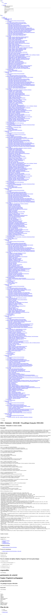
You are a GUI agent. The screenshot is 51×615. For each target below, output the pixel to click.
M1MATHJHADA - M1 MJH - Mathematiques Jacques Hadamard (19, 43)
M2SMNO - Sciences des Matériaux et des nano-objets (17, 396)
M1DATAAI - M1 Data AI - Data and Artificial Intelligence (17, 299)
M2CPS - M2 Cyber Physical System (14, 261)
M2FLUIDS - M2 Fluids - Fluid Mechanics (15, 264)
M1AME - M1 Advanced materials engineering (15, 368)
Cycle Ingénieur (8, 21)
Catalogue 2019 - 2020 (8, 355)
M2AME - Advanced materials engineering (15, 378)
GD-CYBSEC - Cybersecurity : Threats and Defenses (16, 361)
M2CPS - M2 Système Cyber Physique (14, 217)
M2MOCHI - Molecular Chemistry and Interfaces (16, 390)
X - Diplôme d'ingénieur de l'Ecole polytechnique (16, 358)
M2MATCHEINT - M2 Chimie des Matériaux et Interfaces (17, 222)
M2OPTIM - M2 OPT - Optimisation (14, 60)
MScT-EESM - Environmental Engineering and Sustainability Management (20, 293)
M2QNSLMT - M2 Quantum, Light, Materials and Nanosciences (18, 273)
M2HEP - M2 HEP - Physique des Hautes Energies (16, 55)
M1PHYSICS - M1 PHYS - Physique (14, 98)
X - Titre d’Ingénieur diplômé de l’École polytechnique (17, 22)
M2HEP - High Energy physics (13, 384)
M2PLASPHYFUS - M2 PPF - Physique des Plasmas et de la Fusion (19, 114)
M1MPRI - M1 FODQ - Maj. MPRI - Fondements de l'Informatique (19, 45)
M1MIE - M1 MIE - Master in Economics (15, 258)
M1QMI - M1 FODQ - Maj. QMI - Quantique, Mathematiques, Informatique (20, 47)
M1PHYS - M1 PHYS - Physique (13, 46)
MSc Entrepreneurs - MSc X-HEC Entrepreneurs (16, 182)
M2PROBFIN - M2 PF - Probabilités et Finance (16, 63)
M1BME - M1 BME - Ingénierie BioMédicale (15, 38)
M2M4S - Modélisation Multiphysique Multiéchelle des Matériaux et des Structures (21, 386)
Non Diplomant (8, 126)
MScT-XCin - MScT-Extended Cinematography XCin (17, 35)
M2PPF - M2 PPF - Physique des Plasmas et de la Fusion (17, 62)
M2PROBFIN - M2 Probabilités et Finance (15, 230)
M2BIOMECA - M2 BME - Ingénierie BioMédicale (16, 101)
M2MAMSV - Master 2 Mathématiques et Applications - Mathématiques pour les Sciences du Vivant (24, 387)
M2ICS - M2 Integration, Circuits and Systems (15, 266)
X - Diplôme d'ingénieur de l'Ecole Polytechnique (16, 415)
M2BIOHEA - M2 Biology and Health (14, 259)
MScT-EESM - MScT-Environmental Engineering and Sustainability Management (21, 28)
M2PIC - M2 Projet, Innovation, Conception (15, 228)
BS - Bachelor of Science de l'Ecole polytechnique (16, 190)
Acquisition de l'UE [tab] (5, 542)
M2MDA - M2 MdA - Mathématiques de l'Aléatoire (16, 311)
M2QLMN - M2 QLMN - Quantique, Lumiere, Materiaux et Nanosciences (20, 65)
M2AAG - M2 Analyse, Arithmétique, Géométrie (16, 213)
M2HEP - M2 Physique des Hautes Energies (15, 220)
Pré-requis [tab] (4, 541)
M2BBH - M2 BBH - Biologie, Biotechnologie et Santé (17, 49)
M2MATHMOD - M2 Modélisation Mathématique (16, 223)
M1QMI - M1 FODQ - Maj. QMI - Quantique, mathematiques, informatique (20, 417)
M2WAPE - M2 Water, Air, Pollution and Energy (16, 275)
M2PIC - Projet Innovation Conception (14, 313)
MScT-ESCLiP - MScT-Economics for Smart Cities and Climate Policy (19, 83)
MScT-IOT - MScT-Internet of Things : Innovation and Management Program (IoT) (21, 29)
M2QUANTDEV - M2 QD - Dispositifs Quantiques (16, 117)
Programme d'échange (9, 69)
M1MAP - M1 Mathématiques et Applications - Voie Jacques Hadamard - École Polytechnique (23, 336)
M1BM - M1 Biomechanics (12, 298)
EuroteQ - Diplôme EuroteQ (12, 129)
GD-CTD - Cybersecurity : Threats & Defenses (15, 407)
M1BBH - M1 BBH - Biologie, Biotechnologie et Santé (17, 37)
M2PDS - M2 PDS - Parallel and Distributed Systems (16, 349)
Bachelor (7, 19)
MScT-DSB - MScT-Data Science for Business (15, 141)
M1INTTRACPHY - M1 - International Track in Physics (17, 335)
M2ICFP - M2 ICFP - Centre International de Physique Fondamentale (19, 56)
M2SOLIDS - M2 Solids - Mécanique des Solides (16, 119)
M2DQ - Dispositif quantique (13, 382)
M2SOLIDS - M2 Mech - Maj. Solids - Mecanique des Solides (18, 67)
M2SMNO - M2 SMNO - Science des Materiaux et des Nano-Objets (19, 66)
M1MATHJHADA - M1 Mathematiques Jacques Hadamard (17, 256)
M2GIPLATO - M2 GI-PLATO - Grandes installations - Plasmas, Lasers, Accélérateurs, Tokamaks (23, 54)
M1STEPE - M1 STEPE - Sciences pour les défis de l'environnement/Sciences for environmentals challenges (25, 377)
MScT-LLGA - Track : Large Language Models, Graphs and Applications (20, 30)
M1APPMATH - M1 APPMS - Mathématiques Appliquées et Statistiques (19, 89)
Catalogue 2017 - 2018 (8, 413)
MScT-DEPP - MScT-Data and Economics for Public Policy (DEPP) (19, 26)
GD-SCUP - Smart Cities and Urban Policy (15, 366)
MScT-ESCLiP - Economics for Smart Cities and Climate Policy (18, 294)
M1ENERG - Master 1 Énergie (13, 301)
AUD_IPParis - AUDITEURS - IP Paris (14, 127)
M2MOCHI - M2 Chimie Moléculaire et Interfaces (16, 225)
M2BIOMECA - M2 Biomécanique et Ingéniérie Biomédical (18, 215)
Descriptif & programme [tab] (6, 543)
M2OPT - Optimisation (12, 391)
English (5, 3)
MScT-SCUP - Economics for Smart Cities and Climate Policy (18, 326)
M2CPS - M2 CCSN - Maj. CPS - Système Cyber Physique (17, 52)
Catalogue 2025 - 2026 (8, 71)
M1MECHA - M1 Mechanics (13, 257)
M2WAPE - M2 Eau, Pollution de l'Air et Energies (16, 235)
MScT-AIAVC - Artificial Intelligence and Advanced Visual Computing (19, 321)
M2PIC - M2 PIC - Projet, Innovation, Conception (16, 173)
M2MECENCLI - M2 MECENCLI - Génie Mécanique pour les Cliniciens (20, 110)
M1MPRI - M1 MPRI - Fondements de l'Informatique (16, 97)
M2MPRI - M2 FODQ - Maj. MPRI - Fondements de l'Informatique (19, 58)
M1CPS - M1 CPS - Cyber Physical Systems (15, 254)
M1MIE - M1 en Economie (12, 210)
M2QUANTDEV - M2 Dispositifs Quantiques (15, 232)
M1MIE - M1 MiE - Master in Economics (15, 303)
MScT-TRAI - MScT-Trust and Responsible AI (15, 33)
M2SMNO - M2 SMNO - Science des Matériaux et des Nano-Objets (19, 118)
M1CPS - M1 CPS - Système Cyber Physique (15, 92)
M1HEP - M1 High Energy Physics (14, 255)
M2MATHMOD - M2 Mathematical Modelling (15, 267)
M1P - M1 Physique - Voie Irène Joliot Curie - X (16, 339)
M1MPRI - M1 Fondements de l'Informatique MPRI (16, 211)
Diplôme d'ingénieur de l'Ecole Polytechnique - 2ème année (11, 551)
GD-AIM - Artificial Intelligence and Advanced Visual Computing (18, 360)
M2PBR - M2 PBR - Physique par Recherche (15, 61)
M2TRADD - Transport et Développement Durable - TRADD (18, 397)
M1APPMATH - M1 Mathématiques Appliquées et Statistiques (18, 203)
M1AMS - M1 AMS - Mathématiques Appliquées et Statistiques (18, 36)
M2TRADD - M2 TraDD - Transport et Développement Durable (18, 120)
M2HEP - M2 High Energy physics (14, 265)
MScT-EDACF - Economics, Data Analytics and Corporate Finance (19, 292)
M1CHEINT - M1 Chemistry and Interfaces (15, 253)
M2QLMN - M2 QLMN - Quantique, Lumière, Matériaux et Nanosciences (20, 116)
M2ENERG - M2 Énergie (12, 263)
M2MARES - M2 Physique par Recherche (15, 221)
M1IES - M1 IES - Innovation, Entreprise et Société (16, 42)
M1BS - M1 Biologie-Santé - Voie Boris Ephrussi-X (16, 370)
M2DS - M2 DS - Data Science (13, 104)
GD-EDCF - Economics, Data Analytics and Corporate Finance (18, 363)
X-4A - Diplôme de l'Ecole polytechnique (15, 136)
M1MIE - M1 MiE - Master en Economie (14, 155)
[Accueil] (1, 0)
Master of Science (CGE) (10, 122)
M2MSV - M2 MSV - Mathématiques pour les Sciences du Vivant (18, 59)
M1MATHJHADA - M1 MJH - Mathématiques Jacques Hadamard (19, 95)
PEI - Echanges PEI (11, 283)
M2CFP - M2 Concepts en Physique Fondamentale (16, 216)
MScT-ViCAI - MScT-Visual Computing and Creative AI (17, 34)
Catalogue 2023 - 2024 (8, 188)
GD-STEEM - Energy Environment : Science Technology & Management (20, 412)
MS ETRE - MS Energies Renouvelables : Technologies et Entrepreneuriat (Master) (21, 124)
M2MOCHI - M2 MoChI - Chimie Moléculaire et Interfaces (17, 169)
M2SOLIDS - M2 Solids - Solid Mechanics (15, 274)
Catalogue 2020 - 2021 (8, 315)
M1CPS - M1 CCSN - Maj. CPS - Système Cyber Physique (17, 40)
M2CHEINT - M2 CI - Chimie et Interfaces (15, 102)
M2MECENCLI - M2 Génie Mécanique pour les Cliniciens (17, 224)
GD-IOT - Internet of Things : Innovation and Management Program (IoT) (20, 410)
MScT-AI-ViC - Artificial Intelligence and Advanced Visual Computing (19, 289)
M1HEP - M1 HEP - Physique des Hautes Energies (16, 41)
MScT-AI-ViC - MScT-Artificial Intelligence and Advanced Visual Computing (20, 77)
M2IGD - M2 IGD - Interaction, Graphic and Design (16, 310)
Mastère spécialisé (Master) (10, 123)
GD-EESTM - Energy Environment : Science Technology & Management (20, 364)
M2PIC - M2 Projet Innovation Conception (15, 272)
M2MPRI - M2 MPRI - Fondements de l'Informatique (16, 111)
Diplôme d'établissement (10, 135)
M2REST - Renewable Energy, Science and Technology (17, 278)
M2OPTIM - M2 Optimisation (13, 227)
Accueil (3, 17)
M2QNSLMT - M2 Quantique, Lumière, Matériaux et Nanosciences (19, 231)
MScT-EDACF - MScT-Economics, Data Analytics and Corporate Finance (20, 81)
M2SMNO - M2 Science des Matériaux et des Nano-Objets (17, 233)
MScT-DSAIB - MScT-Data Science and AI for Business (17, 80)
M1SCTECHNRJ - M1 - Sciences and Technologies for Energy (18, 340)
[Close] (0, 591)
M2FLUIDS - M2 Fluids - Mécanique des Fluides (16, 162)
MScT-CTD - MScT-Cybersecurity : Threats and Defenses (17, 194)
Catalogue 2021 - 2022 (8, 284)
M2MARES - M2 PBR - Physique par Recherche (16, 108)
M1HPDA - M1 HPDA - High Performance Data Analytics (17, 332)
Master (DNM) (8, 88)
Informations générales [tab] (6, 540)
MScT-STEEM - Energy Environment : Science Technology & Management (20, 327)
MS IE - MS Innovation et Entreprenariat (14, 125)
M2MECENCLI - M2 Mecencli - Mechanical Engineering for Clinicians (19, 268)
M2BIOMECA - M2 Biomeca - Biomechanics (15, 260)
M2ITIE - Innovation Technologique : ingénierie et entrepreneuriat (18, 385)
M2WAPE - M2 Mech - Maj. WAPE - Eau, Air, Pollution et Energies (19, 68)
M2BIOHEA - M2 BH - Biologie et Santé (15, 100)
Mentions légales (5, 612)
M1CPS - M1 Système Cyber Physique (14, 206)
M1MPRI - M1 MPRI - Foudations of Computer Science (17, 338)
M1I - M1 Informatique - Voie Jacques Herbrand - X (16, 333)
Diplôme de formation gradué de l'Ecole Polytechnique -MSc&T (16, 23)
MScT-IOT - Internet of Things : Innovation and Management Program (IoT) (20, 295)
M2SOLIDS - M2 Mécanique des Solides (14, 234)
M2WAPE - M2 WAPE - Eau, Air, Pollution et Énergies (17, 121)
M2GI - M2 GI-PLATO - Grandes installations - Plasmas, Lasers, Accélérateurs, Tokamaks (22, 163)
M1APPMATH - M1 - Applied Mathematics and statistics (17, 297)
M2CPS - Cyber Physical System (13, 306)
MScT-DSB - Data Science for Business (14, 291)
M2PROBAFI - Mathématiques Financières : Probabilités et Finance (19, 394)
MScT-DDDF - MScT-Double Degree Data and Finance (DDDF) (18, 25)
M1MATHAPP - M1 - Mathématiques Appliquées (16, 337)
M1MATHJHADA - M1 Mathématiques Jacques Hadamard (17, 209)
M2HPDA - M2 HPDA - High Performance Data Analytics (17, 346)
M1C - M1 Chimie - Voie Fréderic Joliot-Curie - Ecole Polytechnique (19, 371)
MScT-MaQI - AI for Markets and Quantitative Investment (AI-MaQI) (19, 31)
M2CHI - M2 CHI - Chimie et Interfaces (14, 51)
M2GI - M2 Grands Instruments (13, 219)
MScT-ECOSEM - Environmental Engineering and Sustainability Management (20, 323)
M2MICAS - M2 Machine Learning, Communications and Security (19, 269)
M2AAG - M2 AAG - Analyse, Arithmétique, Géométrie (17, 48)
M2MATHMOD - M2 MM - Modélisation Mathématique (17, 57)
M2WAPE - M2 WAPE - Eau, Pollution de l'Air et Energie (17, 180)
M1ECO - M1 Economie (12, 300)
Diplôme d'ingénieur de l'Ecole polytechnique (9, 547)
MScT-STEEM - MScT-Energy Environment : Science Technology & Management (21, 32)
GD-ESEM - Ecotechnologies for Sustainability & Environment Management (20, 365)
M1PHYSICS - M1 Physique (13, 212)
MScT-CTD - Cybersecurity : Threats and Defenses (16, 290)
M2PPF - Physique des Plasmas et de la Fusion (15, 393)
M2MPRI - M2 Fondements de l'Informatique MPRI (16, 226)
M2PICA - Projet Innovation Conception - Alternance (16, 392)
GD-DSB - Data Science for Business (14, 362)
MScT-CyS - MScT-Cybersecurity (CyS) (14, 24)
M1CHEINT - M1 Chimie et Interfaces (14, 205)
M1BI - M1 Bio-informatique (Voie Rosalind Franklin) (17, 369)
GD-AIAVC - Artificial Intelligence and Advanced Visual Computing (19, 406)
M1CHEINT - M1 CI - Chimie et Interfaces (15, 91)
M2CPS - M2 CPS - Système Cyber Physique (15, 103)
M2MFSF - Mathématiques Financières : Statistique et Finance (18, 388)
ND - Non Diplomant (11, 280)
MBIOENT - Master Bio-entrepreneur (14, 398)
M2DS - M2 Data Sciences (12, 262)
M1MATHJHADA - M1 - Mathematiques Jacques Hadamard (18, 302)
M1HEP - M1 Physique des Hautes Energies (15, 207)
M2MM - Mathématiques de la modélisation (15, 389)
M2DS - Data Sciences (12, 307)
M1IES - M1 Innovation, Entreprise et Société (15, 208)
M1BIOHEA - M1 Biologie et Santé (14, 204)
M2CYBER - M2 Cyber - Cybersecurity (14, 344)
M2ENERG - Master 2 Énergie (13, 308)
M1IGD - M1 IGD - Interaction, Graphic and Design (16, 334)
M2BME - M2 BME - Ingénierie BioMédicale (15, 50)
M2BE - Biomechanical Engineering (14, 379)
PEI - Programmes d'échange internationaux (15, 130)
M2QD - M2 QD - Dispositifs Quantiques (15, 64)
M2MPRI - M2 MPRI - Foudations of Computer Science (17, 348)
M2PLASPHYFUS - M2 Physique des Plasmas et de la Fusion (18, 229)
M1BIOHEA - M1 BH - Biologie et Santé (15, 90)
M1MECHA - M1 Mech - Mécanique (14, 96)
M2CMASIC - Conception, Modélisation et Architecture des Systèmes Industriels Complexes (23, 381)
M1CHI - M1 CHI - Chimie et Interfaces (14, 39)
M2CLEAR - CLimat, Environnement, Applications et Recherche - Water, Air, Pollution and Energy (24, 342)
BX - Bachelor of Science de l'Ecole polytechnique (16, 20)
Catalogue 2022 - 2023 (8, 239)
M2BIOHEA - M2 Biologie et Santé (14, 214)
